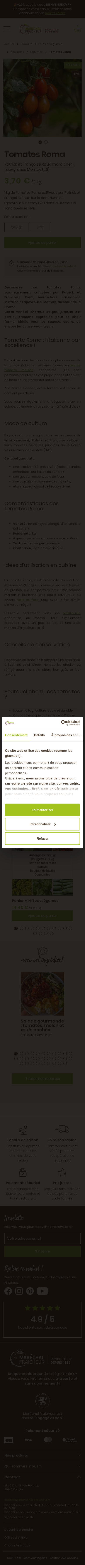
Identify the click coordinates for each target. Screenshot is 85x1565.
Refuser (43, 838)
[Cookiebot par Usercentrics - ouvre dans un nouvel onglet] (61, 723)
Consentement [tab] (16, 735)
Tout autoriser (42, 810)
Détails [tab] (39, 735)
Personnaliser (40, 824)
